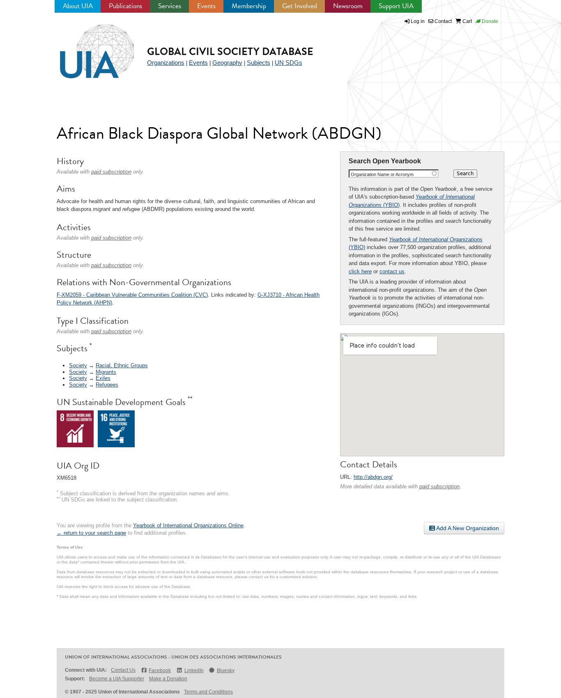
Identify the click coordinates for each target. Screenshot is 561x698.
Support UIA (396, 6)
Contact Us (123, 670)
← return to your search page (91, 533)
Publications (125, 6)
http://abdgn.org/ (373, 477)
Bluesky (226, 670)
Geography (227, 62)
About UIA (78, 6)
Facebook (160, 670)
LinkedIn (193, 670)
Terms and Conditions (208, 692)
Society (78, 365)
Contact (442, 21)
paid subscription (439, 486)
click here (360, 271)
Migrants (106, 372)
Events (206, 6)
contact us (392, 271)
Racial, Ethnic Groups (122, 365)
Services (169, 6)
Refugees (107, 385)
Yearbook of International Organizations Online (188, 525)
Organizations (165, 62)
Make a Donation (168, 679)
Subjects (258, 62)
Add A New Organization (467, 528)
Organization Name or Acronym (382, 174)
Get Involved (299, 6)
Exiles (103, 378)
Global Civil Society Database (230, 51)
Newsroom (348, 6)
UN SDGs (288, 62)
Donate (489, 21)
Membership (249, 6)
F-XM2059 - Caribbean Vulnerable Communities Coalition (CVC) (132, 295)
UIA (87, 46)
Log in (418, 21)
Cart (466, 21)
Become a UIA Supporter (116, 679)
